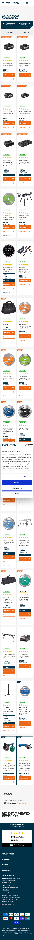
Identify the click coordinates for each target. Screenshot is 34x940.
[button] (9, 60)
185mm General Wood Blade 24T (23, 429)
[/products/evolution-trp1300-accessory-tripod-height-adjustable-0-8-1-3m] (8, 691)
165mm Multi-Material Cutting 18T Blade (8, 378)
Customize (15, 488)
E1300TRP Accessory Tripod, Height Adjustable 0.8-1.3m (8, 710)
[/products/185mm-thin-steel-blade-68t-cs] (8, 523)
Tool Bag (5, 324)
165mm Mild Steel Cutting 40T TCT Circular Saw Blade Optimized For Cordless (24, 711)
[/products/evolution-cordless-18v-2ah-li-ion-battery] (25, 95)
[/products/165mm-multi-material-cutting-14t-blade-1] (25, 359)
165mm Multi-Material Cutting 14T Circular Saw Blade (25, 378)
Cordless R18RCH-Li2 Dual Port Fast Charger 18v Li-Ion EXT (24, 162)
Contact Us (22, 803)
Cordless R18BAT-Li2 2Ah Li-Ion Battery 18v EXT (25, 113)
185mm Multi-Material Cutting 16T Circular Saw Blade (8, 217)
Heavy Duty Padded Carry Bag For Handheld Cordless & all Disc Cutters (8, 599)
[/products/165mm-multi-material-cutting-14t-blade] (8, 359)
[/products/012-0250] (8, 580)
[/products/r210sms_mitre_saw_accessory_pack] (25, 250)
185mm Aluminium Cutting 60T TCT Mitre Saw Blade (24, 599)
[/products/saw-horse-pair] (25, 523)
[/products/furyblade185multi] (8, 199)
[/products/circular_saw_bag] (8, 307)
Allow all (17, 482)
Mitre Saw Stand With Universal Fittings (24, 217)
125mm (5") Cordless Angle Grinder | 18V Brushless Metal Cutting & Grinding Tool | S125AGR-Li (25, 766)
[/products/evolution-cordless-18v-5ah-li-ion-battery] (25, 46)
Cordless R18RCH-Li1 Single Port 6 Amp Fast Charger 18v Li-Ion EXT (8, 162)
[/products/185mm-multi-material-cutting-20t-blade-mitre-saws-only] (25, 307)
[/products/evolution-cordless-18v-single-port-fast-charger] (8, 143)
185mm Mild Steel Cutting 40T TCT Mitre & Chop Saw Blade (8, 430)
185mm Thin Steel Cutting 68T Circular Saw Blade (8, 542)
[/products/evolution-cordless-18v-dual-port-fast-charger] (25, 143)
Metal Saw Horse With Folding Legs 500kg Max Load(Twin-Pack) (24, 542)
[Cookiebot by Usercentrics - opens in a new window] (25, 445)
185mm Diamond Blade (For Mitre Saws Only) (8, 269)
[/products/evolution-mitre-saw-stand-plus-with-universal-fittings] (8, 637)
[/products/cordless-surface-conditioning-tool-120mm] (8, 746)
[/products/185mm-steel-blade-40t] (8, 411)
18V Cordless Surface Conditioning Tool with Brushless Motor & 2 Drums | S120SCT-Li (9, 766)
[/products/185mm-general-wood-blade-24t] (25, 411)
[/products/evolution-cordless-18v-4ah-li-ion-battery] (8, 95)
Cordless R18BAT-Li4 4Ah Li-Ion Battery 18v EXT (9, 113)
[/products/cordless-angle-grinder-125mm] (25, 746)
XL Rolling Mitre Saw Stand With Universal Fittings (9, 656)
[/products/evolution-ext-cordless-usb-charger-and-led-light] (25, 637)
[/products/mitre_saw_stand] (25, 199)
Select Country (9, 904)
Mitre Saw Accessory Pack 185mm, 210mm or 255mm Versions (24, 270)
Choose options (24, 280)
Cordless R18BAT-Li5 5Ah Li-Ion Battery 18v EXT (25, 65)
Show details (24, 476)
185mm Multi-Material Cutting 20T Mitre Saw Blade (25, 326)
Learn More (6, 79)
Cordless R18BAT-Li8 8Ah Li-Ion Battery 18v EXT (9, 65)
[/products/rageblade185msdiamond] (8, 250)
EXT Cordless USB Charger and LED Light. (24, 656)
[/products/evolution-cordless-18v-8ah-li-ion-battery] (8, 46)
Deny (17, 493)
